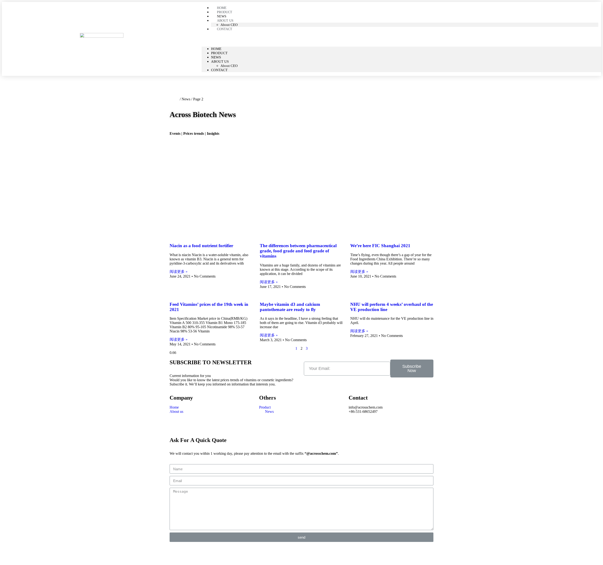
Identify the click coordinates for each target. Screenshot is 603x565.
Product (219, 53)
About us (225, 20)
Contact (224, 29)
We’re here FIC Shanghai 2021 (380, 245)
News (216, 57)
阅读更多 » (178, 272)
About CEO (229, 66)
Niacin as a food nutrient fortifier (201, 245)
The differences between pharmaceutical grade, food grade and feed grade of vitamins (298, 250)
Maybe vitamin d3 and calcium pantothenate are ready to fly (290, 307)
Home (216, 49)
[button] (401, 39)
